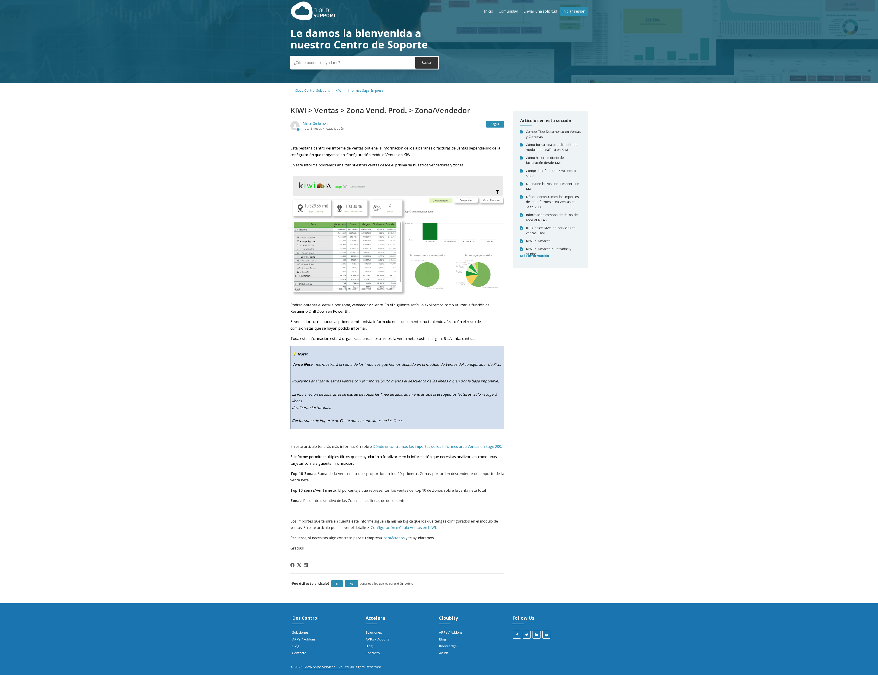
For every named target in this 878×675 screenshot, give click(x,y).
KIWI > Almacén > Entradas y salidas (548, 251)
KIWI (338, 90)
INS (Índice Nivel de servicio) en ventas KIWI (551, 230)
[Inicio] (313, 19)
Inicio (488, 11)
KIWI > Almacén (538, 240)
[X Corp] (299, 565)
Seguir (495, 124)
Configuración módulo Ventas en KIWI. (403, 527)
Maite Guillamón (315, 123)
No (351, 584)
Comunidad (508, 11)
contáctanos (395, 537)
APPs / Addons (304, 639)
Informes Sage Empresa (365, 90)
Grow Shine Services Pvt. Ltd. (326, 666)
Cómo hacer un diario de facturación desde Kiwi (545, 160)
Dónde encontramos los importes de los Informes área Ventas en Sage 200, (437, 446)
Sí (337, 584)
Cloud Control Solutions (312, 90)
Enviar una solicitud (540, 11)
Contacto (299, 653)
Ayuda (444, 653)
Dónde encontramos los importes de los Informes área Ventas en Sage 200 (552, 201)
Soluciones (300, 632)
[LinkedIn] (306, 565)
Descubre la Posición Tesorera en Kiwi (552, 186)
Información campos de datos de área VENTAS (552, 217)
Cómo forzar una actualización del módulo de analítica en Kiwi (552, 147)
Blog (295, 646)
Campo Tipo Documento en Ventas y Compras (553, 134)
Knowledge (448, 646)
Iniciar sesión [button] (573, 11)
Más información (534, 255)
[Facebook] (292, 565)
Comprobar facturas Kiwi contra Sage (551, 173)
